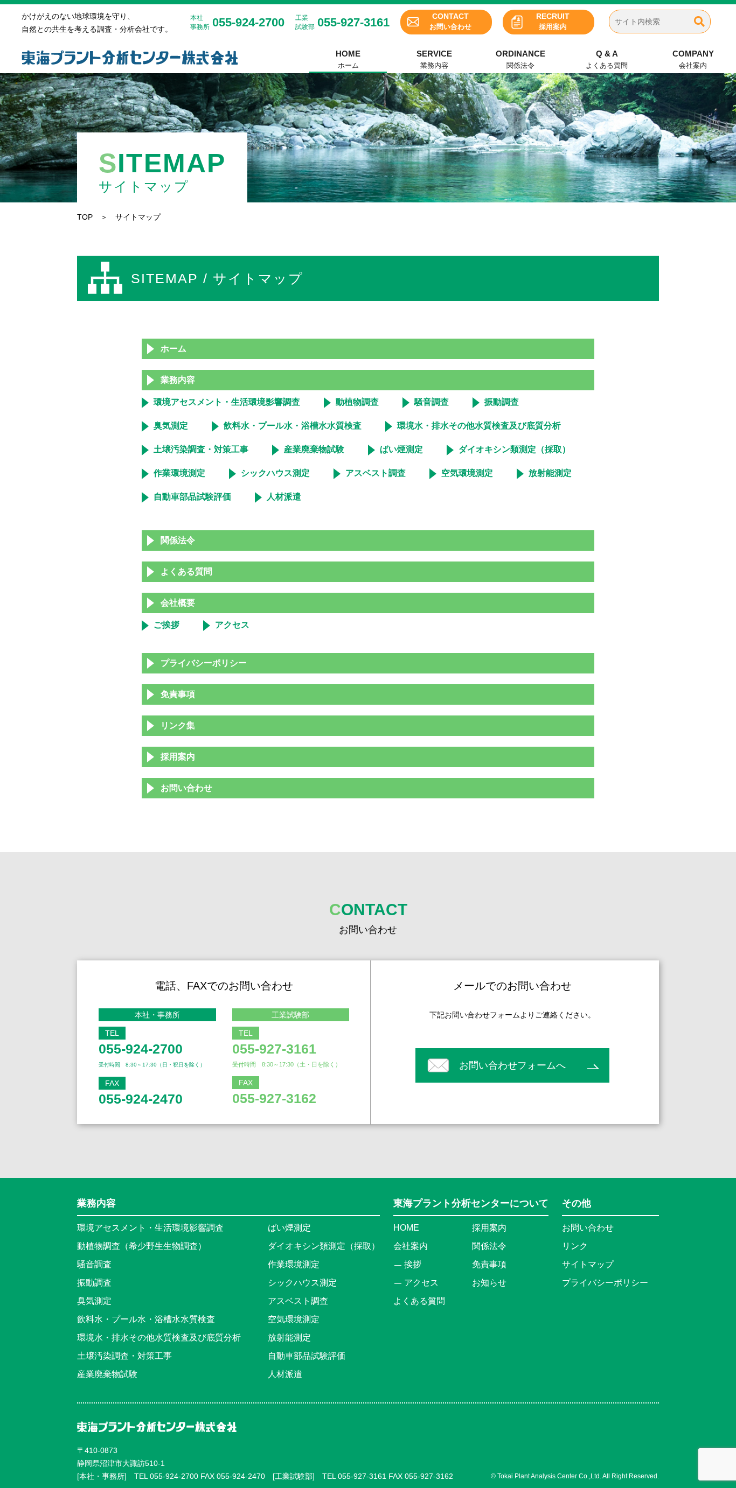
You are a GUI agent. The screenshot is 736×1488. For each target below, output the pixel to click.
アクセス (232, 624)
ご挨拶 (166, 624)
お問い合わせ (450, 21)
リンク (575, 1246)
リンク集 (178, 725)
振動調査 (501, 401)
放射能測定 (550, 473)
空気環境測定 (467, 473)
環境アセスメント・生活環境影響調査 (227, 401)
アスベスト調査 (375, 473)
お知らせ (489, 1282)
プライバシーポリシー (204, 663)
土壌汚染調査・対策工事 (201, 449)
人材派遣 (284, 496)
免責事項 (178, 694)
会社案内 (693, 59)
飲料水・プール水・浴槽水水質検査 (293, 425)
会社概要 (178, 602)
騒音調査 (431, 401)
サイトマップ (588, 1264)
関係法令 (520, 59)
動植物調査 (357, 401)
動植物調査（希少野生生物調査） (141, 1246)
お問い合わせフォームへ (512, 1065)
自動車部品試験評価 (192, 496)
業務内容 (434, 59)
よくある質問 (607, 59)
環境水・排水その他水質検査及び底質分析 (479, 425)
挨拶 (412, 1264)
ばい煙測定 (401, 449)
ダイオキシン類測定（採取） (515, 449)
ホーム (348, 59)
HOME (406, 1227)
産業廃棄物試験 (314, 449)
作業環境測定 (179, 473)
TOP (85, 217)
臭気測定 (171, 425)
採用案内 (553, 21)
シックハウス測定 (275, 473)
